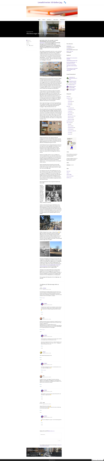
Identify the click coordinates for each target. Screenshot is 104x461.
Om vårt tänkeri (70, 101)
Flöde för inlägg (69, 174)
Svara (42, 314)
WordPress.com (69, 177)
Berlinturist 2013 (70, 117)
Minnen (39, 19)
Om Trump (69, 132)
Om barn (69, 99)
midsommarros (71, 77)
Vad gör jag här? (62, 19)
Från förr (43, 19)
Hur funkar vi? (49, 19)
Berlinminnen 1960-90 (71, 116)
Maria (49, 431)
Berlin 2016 (69, 114)
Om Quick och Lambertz (71, 130)
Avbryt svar (52, 431)
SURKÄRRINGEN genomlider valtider (72, 60)
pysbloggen (44, 288)
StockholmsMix (69, 46)
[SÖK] (66, 19)
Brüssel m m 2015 (70, 119)
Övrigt (69, 124)
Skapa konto (68, 171)
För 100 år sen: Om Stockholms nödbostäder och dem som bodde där (72, 65)
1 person (44, 329)
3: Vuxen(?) (69, 111)
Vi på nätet (69, 104)
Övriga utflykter (70, 112)
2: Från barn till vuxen (71, 109)
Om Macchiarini (70, 129)
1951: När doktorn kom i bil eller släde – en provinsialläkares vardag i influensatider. (72, 69)
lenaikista (28, 40)
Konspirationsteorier (71, 127)
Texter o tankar (55, 19)
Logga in (68, 172)
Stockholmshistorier (29, 31)
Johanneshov (42, 42)
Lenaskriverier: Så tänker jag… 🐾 (52, 2)
